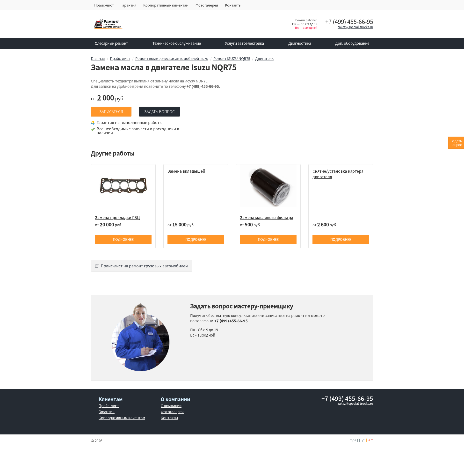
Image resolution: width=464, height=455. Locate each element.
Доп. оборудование (352, 43)
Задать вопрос (159, 111)
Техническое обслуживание (176, 43)
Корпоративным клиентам (165, 5)
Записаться (111, 111)
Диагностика (299, 43)
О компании (171, 405)
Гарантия (128, 5)
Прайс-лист (104, 5)
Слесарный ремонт (111, 43)
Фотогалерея (207, 5)
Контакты (233, 5)
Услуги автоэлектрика (244, 43)
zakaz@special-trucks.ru (355, 26)
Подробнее (123, 239)
